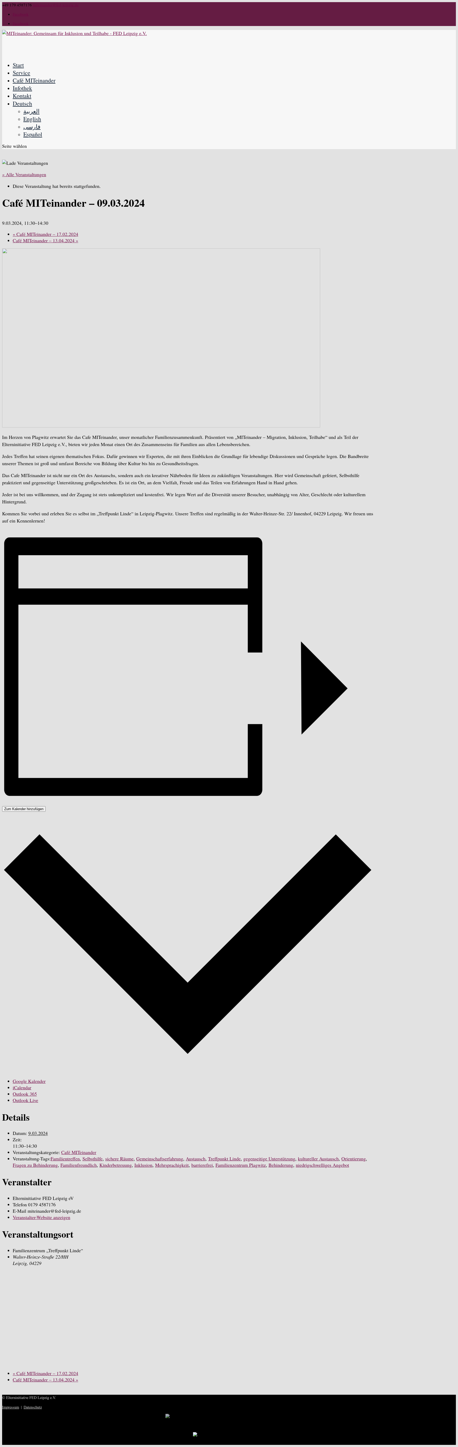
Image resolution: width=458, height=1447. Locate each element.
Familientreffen (65, 1158)
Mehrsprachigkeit (172, 1165)
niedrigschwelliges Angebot (322, 1165)
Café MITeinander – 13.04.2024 (45, 240)
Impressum (10, 1407)
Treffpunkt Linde (224, 1158)
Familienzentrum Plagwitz (240, 1165)
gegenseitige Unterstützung (269, 1158)
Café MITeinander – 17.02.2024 (45, 234)
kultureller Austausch (318, 1158)
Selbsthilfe (92, 1158)
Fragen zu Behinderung (35, 1165)
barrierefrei (202, 1165)
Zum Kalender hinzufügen (23, 809)
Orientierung (353, 1158)
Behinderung (280, 1165)
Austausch (195, 1158)
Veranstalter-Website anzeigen (41, 1217)
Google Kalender (29, 1081)
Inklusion (143, 1165)
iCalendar (22, 1087)
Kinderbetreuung (115, 1165)
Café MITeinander (34, 80)
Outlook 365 (25, 1094)
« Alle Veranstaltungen (24, 174)
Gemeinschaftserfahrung (159, 1158)
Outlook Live (25, 1100)
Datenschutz (33, 1407)
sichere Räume (119, 1158)
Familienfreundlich (78, 1165)
